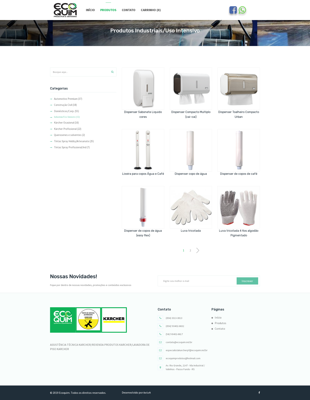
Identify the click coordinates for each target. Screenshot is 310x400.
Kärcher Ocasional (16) (66, 122)
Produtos (108, 10)
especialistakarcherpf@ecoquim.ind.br (187, 350)
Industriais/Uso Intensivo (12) (67, 117)
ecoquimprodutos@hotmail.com (183, 358)
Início (90, 10)
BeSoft (147, 392)
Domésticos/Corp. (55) (66, 111)
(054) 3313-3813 (174, 318)
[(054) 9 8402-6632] (242, 12)
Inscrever (247, 281)
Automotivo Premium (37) (68, 98)
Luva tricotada (191, 230)
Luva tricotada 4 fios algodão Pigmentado (238, 233)
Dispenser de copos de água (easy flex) (143, 233)
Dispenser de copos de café (238, 173)
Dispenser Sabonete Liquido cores (143, 114)
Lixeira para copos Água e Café (143, 173)
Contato (128, 10)
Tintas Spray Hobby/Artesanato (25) (74, 141)
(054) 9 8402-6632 (175, 326)
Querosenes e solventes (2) (69, 135)
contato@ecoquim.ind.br (179, 342)
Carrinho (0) (151, 10)
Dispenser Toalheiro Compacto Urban (238, 114)
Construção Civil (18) (65, 105)
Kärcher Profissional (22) (67, 129)
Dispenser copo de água (191, 173)
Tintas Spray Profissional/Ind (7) (72, 147)
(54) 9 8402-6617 (174, 334)
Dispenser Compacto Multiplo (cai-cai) (190, 114)
